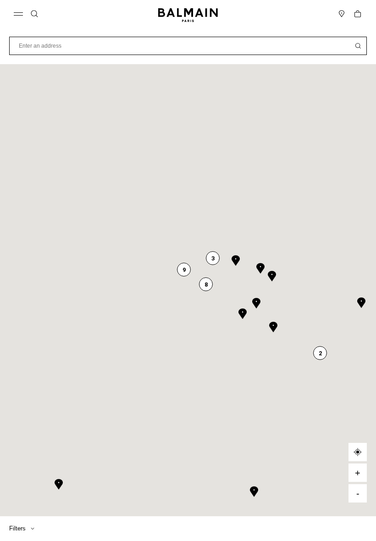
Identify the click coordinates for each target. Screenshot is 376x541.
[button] (34, 13)
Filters (17, 528)
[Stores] (341, 13)
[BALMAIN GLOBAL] (188, 14)
